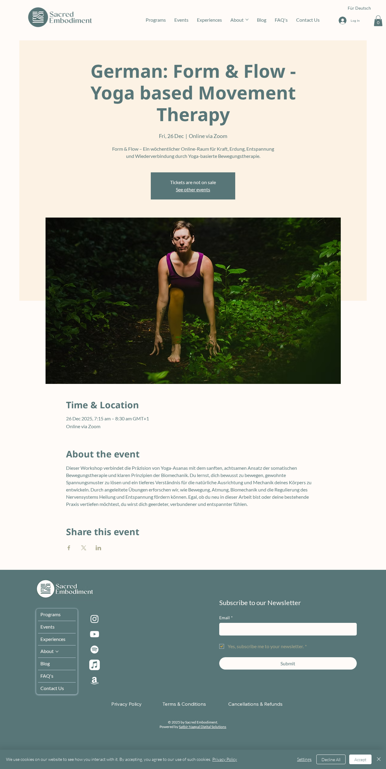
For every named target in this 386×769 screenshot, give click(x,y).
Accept (360, 759)
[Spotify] (94, 649)
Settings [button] (304, 759)
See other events (193, 189)
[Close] (378, 759)
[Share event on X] (84, 547)
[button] (378, 20)
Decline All (330, 759)
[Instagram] (94, 619)
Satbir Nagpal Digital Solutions (202, 726)
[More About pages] (246, 19)
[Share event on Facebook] (69, 547)
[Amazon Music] (94, 680)
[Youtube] (94, 634)
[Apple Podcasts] (94, 665)
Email (226, 617)
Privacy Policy (224, 759)
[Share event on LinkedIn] (98, 547)
